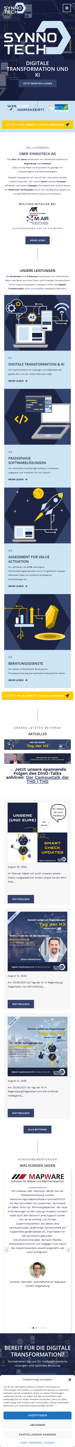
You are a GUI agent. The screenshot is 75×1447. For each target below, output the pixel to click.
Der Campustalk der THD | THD (47, 779)
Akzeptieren (37, 1415)
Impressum (49, 1442)
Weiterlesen (20, 899)
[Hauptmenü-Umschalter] (67, 8)
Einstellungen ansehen (37, 1434)
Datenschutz (35, 1442)
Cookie (23, 1442)
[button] (70, 1379)
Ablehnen (37, 1425)
